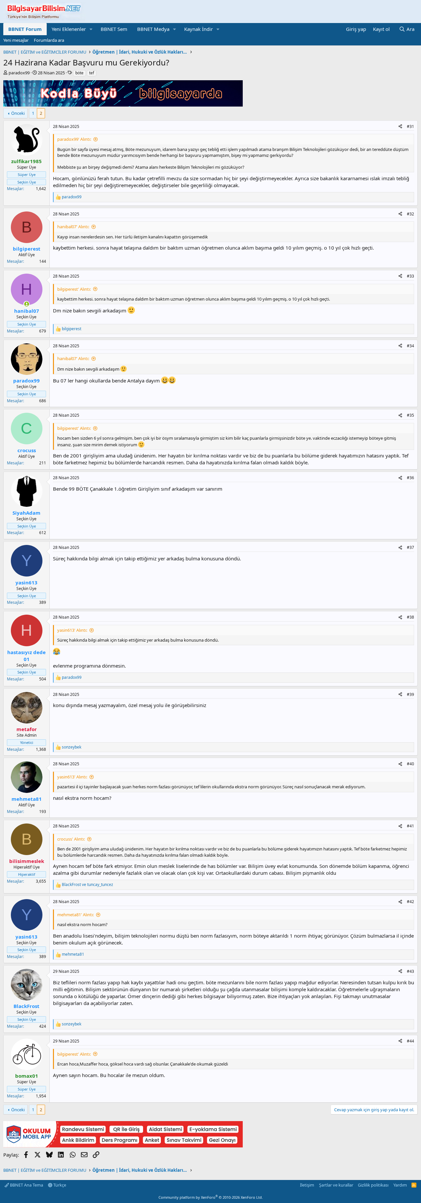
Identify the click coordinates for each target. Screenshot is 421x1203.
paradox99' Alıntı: (74, 139)
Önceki (18, 113)
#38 (410, 617)
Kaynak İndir (198, 29)
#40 (410, 764)
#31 (410, 126)
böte (79, 73)
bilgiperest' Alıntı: (74, 289)
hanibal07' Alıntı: (73, 227)
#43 (410, 971)
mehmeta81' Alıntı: (75, 915)
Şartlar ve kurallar (336, 1185)
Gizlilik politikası (373, 1185)
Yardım (400, 1185)
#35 (410, 415)
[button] (91, 29)
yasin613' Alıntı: (72, 630)
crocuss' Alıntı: (71, 839)
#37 (410, 547)
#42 (410, 901)
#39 (410, 694)
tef (91, 73)
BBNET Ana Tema (26, 1185)
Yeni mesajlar (16, 40)
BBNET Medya (153, 29)
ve (87, 884)
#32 (410, 214)
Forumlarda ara (49, 40)
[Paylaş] (400, 127)
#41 (410, 826)
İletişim (307, 1185)
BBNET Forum (25, 29)
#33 (410, 276)
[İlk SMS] (123, 1145)
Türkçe (59, 1185)
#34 (410, 346)
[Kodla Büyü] (123, 104)
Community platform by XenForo (211, 1197)
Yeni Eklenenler (69, 29)
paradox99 (19, 73)
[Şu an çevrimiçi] (26, 304)
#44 (410, 1041)
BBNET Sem (114, 29)
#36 (410, 477)
